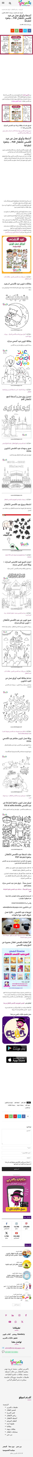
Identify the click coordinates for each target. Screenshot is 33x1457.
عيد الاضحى (27, 1107)
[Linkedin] (13, 1316)
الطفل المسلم (19, 1251)
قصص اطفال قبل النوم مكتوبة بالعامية (14, 1265)
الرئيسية (21, 9)
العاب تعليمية (19, 1284)
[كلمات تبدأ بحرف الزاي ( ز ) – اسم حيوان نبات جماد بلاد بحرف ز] (26, 1286)
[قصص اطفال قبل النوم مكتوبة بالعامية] (26, 1264)
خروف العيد (27, 1105)
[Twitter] (25, 30)
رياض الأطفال (14, 9)
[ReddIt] (12, 30)
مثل (6, 1222)
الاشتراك (16, 1232)
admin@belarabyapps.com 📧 (13, 1348)
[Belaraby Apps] (21, 3)
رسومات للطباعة (11, 1105)
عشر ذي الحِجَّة (20, 230)
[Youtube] (10, 1322)
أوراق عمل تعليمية (6, 9)
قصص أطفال (19, 1262)
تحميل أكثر (17, 1304)
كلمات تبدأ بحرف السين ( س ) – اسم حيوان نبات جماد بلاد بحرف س (13, 1298)
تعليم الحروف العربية (17, 1294)
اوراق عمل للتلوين (9, 1102)
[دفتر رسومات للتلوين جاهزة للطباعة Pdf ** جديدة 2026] (26, 1275)
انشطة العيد (16, 1102)
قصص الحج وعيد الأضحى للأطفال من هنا (13, 1003)
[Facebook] (29, 30)
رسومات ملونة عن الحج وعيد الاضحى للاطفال (14, 499)
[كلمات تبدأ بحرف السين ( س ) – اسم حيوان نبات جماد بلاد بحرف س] (26, 1297)
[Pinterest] (21, 30)
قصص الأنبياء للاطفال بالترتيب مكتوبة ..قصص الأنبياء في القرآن (13, 1254)
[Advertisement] (16, 75)
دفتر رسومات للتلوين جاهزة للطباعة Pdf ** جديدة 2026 (14, 1276)
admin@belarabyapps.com (12, 907)
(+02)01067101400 (18, 903)
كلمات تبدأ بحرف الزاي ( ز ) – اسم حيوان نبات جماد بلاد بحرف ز (13, 1287)
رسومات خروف (20, 1105)
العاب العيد (23, 1102)
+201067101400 (11, 1352)
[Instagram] (19, 1316)
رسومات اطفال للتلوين (7, 12)
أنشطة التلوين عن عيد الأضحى (12, 232)
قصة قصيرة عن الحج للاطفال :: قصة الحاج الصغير (14, 443)
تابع (16, 1222)
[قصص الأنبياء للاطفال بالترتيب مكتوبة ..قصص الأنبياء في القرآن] (26, 1253)
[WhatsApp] (17, 30)
